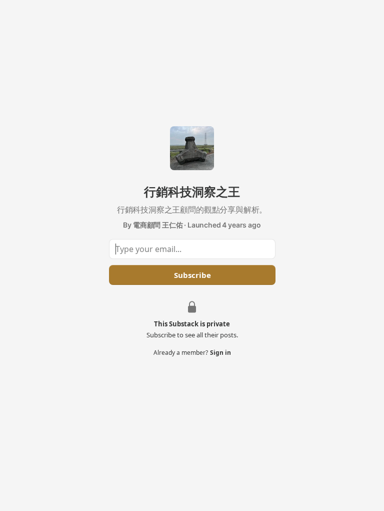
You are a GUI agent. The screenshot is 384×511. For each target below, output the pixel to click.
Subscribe (192, 275)
